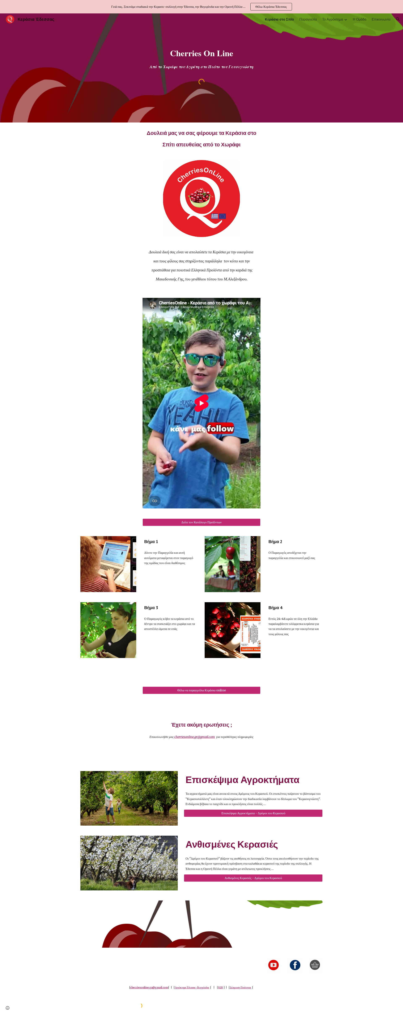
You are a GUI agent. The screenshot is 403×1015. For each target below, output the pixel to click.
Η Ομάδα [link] (359, 19)
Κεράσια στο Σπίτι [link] (279, 19)
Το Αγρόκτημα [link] (332, 19)
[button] (398, 19)
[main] (201, 53)
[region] (201, 6)
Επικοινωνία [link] (381, 19)
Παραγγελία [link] (308, 19)
